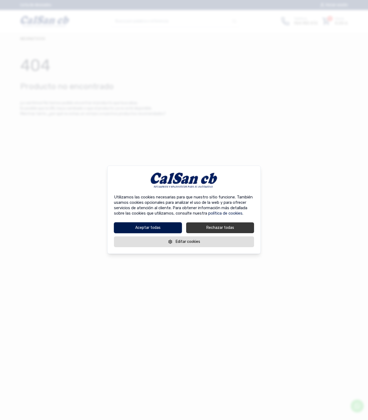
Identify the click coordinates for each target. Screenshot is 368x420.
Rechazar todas (220, 227)
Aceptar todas (148, 227)
